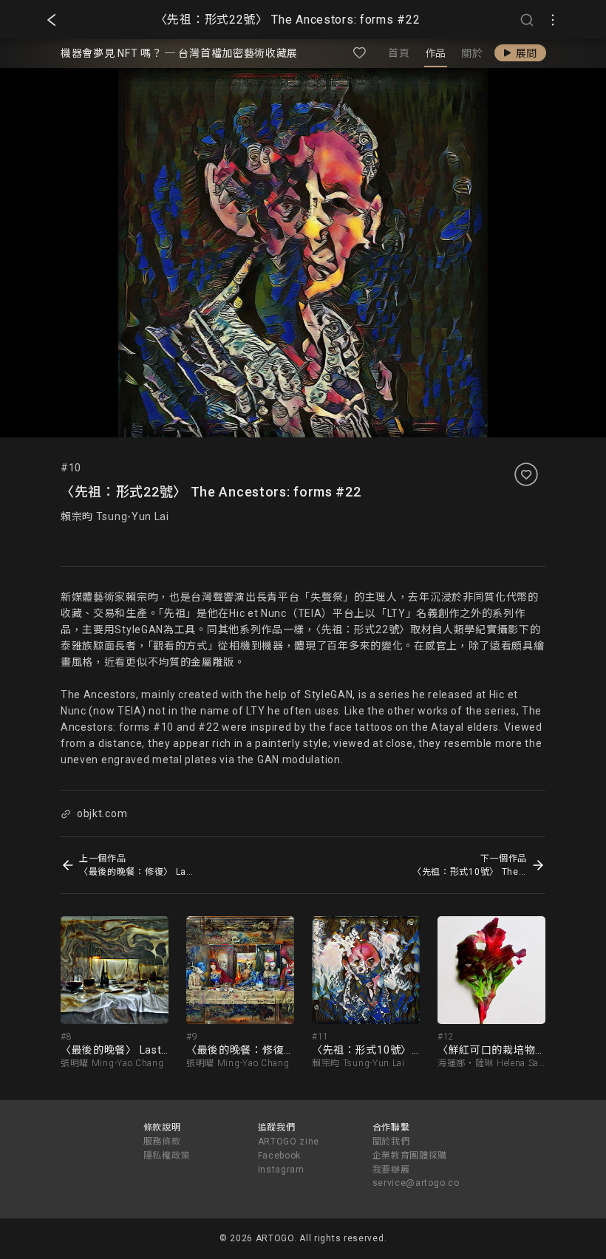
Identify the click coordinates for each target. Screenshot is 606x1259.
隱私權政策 (167, 1155)
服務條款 (162, 1141)
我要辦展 (391, 1169)
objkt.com (102, 813)
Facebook (280, 1155)
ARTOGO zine (289, 1141)
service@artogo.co (416, 1183)
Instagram (281, 1169)
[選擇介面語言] (553, 20)
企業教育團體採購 (410, 1155)
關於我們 (391, 1141)
